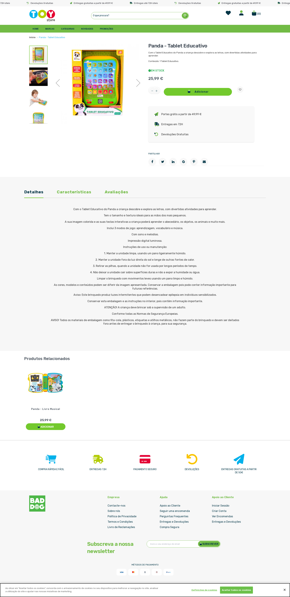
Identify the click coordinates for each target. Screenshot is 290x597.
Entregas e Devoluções (174, 521)
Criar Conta (219, 511)
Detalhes (33, 192)
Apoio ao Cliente (170, 505)
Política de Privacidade (122, 516)
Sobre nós (114, 511)
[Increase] (156, 91)
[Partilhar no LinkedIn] (173, 162)
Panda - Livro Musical (45, 409)
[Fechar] (284, 589)
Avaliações (116, 192)
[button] (57, 83)
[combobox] (140, 15)
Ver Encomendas (222, 516)
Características (74, 192)
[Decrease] (152, 91)
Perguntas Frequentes (174, 516)
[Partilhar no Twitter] (162, 162)
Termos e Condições (120, 521)
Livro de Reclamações (121, 527)
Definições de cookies (204, 590)
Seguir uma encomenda (175, 511)
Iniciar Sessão (220, 505)
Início (32, 37)
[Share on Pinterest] (194, 162)
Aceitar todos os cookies (236, 590)
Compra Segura (169, 527)
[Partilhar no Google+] (183, 162)
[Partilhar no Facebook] (152, 162)
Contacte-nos (116, 505)
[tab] (33, 194)
